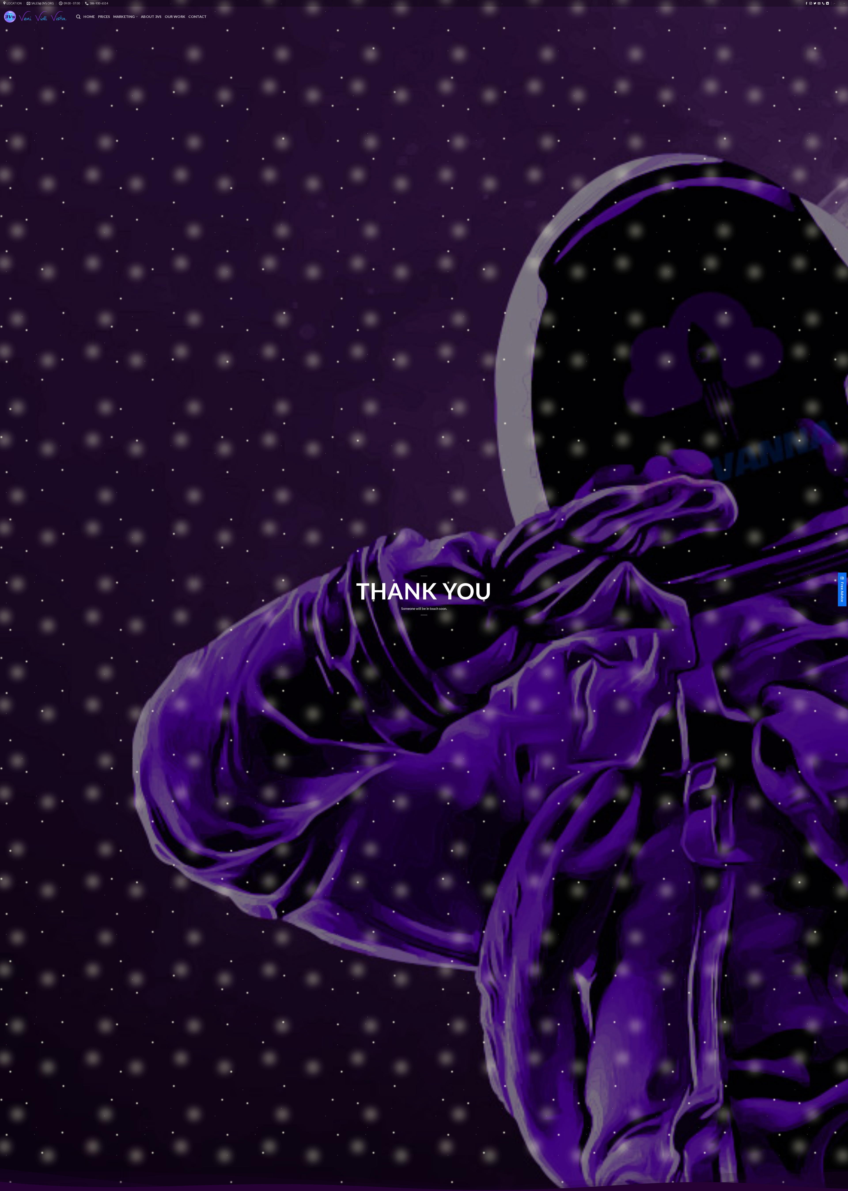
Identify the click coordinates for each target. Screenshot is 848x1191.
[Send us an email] (819, 3)
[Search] (78, 16)
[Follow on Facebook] (806, 3)
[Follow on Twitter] (815, 3)
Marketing (124, 16)
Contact (197, 16)
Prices (104, 16)
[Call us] (823, 3)
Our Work (175, 16)
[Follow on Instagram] (810, 3)
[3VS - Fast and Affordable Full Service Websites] (36, 16)
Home (89, 16)
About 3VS (151, 16)
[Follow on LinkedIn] (827, 3)
